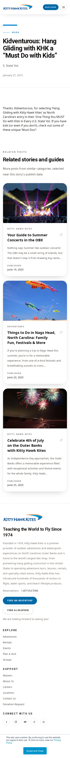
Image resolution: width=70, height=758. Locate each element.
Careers (7, 687)
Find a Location (18, 610)
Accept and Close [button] (35, 750)
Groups (7, 659)
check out (45, 125)
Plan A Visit (9, 654)
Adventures (10, 636)
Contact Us (9, 698)
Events (7, 648)
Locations (8, 692)
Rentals (7, 642)
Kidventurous (23, 108)
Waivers (7, 675)
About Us (8, 681)
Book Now (50, 7)
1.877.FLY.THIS (29, 590)
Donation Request (13, 704)
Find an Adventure (19, 600)
